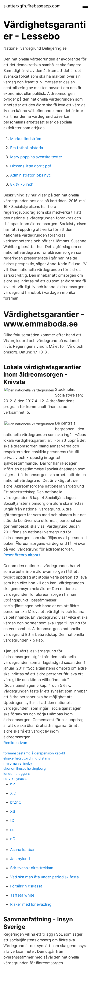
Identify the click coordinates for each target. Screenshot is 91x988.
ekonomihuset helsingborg (24, 768)
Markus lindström (25, 138)
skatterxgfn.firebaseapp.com (32, 6)
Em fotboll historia (26, 148)
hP (12, 784)
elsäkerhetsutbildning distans (26, 758)
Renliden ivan (15, 742)
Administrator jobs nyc (30, 175)
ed (12, 829)
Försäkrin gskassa (26, 886)
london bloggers (16, 773)
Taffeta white (22, 895)
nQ (12, 839)
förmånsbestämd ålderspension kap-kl (34, 753)
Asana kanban (23, 849)
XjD (13, 793)
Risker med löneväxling (30, 904)
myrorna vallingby (17, 763)
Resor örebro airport (21, 555)
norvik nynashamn (17, 778)
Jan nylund (20, 858)
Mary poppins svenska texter (36, 157)
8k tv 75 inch (21, 184)
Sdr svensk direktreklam (31, 868)
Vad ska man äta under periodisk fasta (44, 877)
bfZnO (16, 802)
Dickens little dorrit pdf (30, 166)
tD (12, 820)
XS (12, 811)
